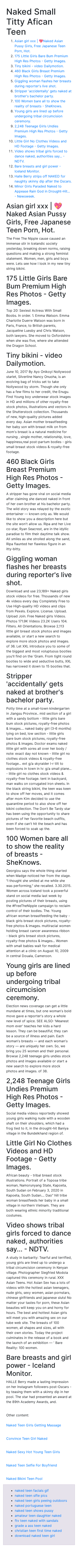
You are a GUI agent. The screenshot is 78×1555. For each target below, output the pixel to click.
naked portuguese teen (33, 1505)
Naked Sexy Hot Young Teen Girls (33, 1452)
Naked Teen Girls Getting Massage (33, 1425)
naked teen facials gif (32, 1490)
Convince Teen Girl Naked (26, 1438)
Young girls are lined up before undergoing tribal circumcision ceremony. (39, 116)
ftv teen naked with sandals (36, 1520)
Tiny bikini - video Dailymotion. (39, 66)
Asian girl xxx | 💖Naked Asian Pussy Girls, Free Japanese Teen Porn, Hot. (40, 46)
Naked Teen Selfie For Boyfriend (31, 1465)
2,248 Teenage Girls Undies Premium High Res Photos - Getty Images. (41, 131)
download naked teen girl (35, 1535)
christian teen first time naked (38, 1530)
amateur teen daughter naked (38, 1515)
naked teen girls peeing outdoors (41, 1500)
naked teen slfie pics (31, 1495)
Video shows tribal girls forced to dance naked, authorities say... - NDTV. (41, 156)
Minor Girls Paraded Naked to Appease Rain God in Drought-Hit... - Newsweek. (42, 191)
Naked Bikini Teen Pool (24, 1478)
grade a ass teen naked (33, 1525)
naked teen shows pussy (34, 1510)
